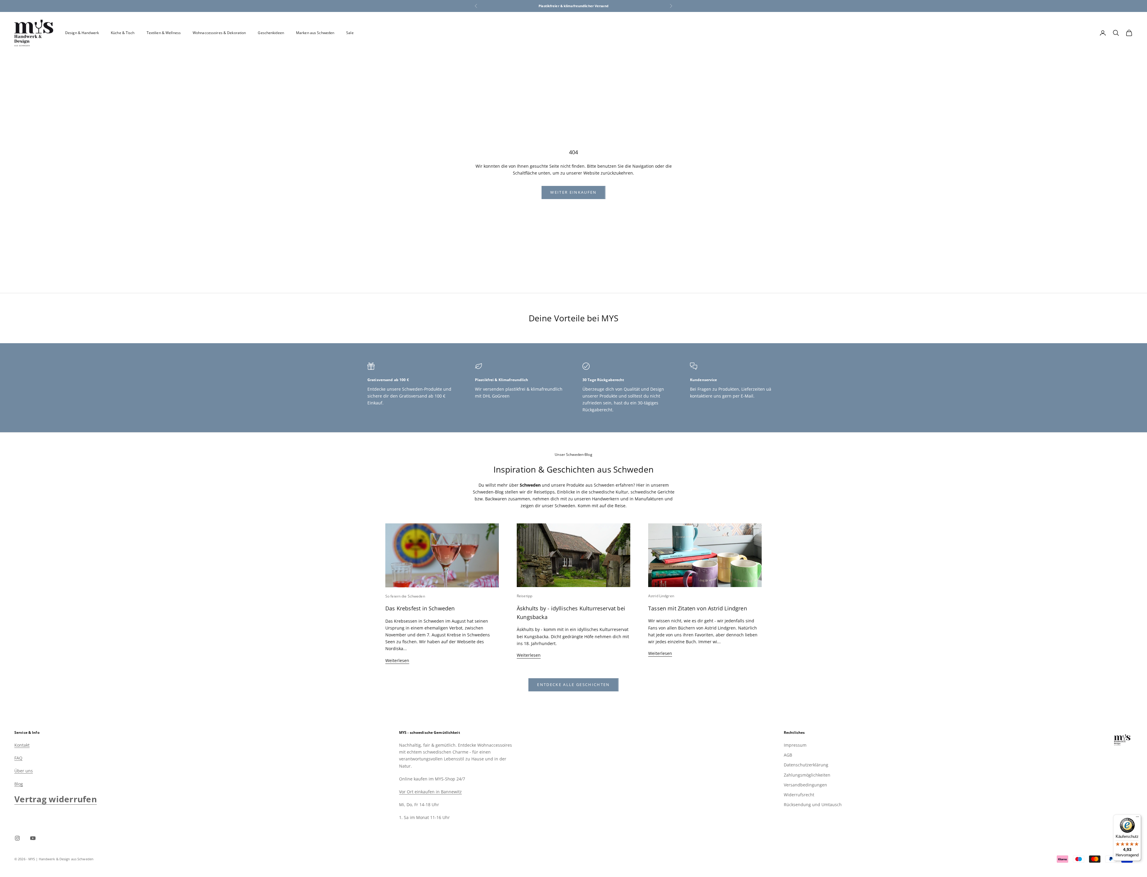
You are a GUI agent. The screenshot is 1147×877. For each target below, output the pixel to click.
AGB (788, 755)
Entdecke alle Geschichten (573, 684)
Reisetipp (524, 595)
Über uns (23, 771)
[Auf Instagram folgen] (17, 838)
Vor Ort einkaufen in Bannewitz (430, 792)
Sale (349, 32)
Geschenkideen (271, 32)
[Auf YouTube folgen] (33, 838)
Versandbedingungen (805, 785)
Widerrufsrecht (799, 794)
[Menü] (1137, 818)
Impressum (795, 745)
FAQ (18, 758)
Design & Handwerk (82, 32)
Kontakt (22, 745)
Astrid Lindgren (661, 595)
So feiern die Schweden (405, 596)
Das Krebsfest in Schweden (420, 608)
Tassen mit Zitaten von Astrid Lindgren (697, 608)
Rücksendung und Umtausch (813, 804)
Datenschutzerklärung (806, 765)
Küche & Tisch (123, 32)
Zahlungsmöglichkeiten (807, 775)
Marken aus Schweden (315, 32)
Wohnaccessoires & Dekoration (219, 32)
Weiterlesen (397, 660)
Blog (18, 784)
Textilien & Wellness (164, 32)
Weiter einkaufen (573, 192)
